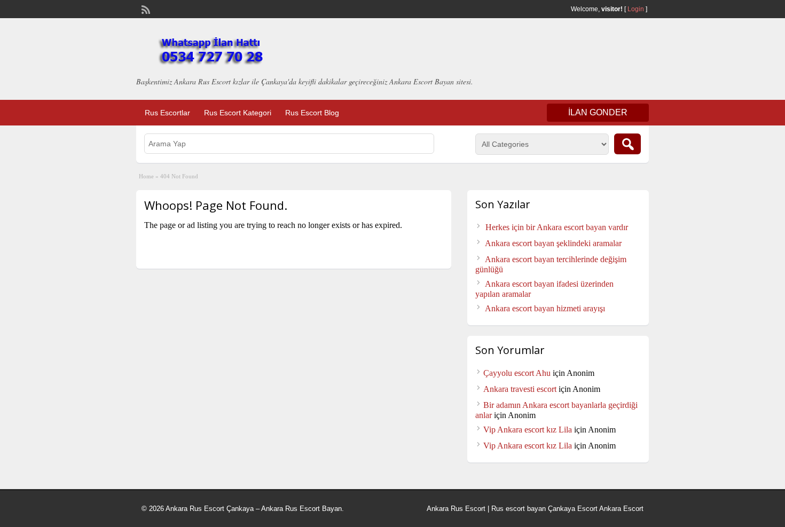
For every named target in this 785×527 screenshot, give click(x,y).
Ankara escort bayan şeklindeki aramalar (553, 243)
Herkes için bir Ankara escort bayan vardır (556, 227)
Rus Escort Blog (312, 112)
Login (635, 9)
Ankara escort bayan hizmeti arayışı (545, 308)
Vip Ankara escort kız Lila (527, 429)
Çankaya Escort (573, 509)
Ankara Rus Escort (456, 509)
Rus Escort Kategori (237, 112)
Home (146, 176)
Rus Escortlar (167, 112)
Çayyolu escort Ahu (517, 372)
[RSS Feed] (144, 8)
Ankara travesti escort (519, 389)
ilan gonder (597, 112)
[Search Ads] (627, 143)
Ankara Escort (621, 509)
